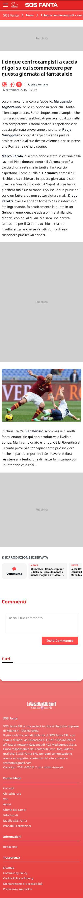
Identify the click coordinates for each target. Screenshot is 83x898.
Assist (7, 804)
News (30, 15)
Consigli (8, 788)
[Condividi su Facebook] (12, 84)
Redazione (10, 847)
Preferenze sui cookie (17, 889)
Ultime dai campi (14, 810)
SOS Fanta (11, 15)
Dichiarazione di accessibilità (23, 884)
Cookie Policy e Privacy (18, 878)
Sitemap (8, 867)
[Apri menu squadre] (14, 5)
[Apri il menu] (5, 4)
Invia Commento (60, 640)
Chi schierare (12, 793)
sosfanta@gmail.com (17, 763)
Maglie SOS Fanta (15, 820)
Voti (5, 799)
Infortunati (10, 815)
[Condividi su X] (19, 84)
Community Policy (15, 873)
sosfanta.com (20, 735)
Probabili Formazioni (17, 826)
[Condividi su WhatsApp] (4, 84)
